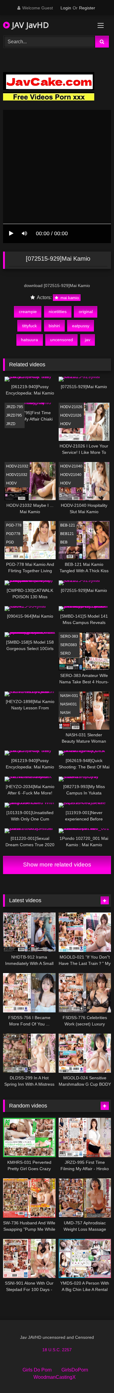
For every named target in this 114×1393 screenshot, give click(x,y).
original (86, 311)
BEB (63, 542)
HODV (65, 424)
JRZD (11, 424)
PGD (10, 542)
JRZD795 (14, 415)
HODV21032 (16, 475)
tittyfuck (29, 325)
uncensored (61, 339)
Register (87, 7)
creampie (28, 311)
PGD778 (13, 534)
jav (87, 339)
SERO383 (68, 645)
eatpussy (80, 325)
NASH (65, 713)
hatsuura (29, 339)
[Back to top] (95, 1375)
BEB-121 (67, 525)
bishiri (54, 325)
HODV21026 (70, 415)
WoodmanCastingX (54, 1377)
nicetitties (58, 311)
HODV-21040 (71, 466)
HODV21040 (70, 475)
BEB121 (67, 534)
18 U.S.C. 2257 (57, 1349)
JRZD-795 (14, 407)
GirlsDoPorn (74, 1369)
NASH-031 (69, 696)
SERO (65, 653)
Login (65, 7)
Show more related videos (57, 864)
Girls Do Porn (37, 1369)
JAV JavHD (29, 24)
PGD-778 (14, 525)
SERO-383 (69, 636)
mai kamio (69, 297)
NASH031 (68, 704)
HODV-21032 (17, 466)
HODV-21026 (71, 407)
